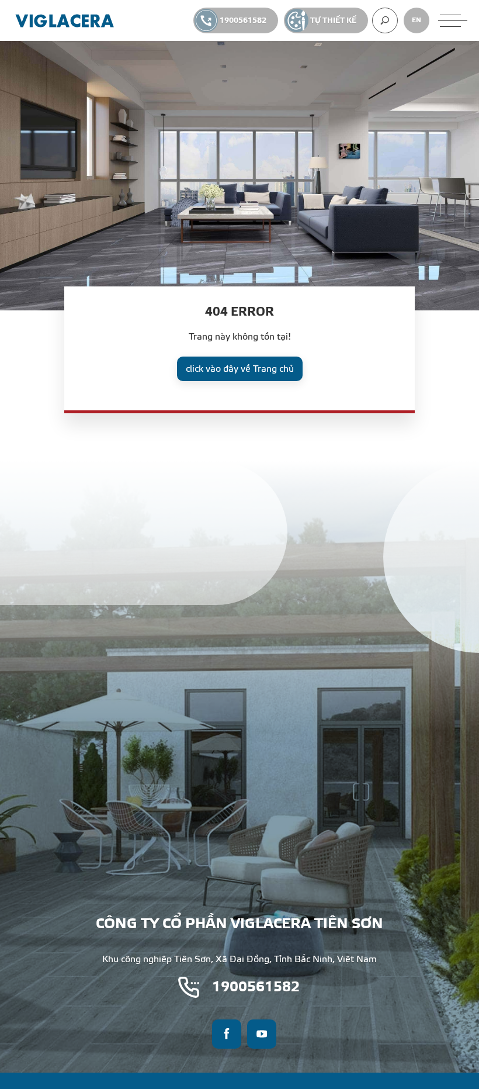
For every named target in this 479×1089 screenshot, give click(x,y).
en (416, 20)
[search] (385, 20)
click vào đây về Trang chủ (240, 369)
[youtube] (261, 1034)
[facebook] (226, 1034)
